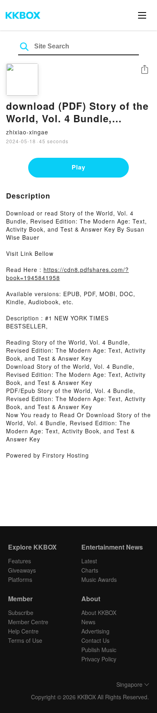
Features (19, 561)
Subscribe (20, 612)
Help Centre (23, 631)
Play (78, 167)
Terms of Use (25, 640)
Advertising (95, 631)
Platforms (20, 579)
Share (144, 70)
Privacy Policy (98, 659)
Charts (89, 570)
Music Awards (99, 579)
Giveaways (22, 570)
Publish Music (98, 650)
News (88, 622)
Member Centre (28, 622)
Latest (89, 561)
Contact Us (95, 640)
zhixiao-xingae (27, 132)
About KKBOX (98, 612)
